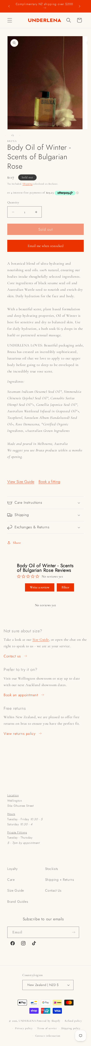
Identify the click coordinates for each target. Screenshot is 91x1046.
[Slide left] (5, 135)
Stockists (51, 868)
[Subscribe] (73, 932)
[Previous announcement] (9, 6)
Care (11, 879)
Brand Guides (17, 901)
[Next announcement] (79, 6)
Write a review (40, 587)
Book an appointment (21, 695)
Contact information (47, 1035)
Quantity (13, 202)
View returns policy (19, 733)
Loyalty (12, 868)
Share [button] (17, 543)
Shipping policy (71, 1028)
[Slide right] (20, 135)
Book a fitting (49, 481)
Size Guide (41, 639)
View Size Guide (20, 481)
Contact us (12, 656)
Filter (65, 587)
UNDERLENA (27, 1020)
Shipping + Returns (59, 879)
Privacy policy (24, 1028)
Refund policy (73, 1020)
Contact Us (53, 890)
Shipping (28, 183)
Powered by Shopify (48, 1020)
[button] (9, 20)
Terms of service (47, 1028)
